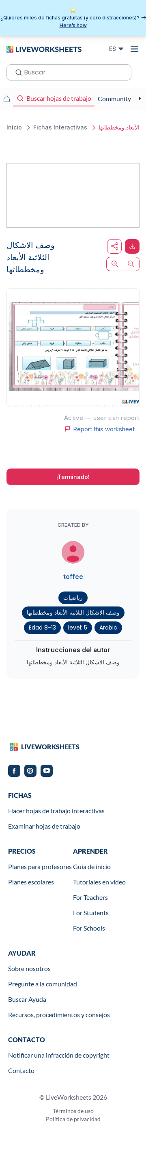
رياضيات (73, 598)
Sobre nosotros (29, 968)
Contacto (21, 1070)
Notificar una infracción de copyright (59, 1055)
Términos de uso (73, 1110)
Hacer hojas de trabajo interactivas (56, 810)
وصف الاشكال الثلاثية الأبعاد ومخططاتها (73, 613)
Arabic (108, 627)
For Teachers (90, 897)
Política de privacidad (73, 1118)
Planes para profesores (40, 866)
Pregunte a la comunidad (42, 984)
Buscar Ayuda (27, 999)
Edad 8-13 (42, 627)
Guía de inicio (92, 866)
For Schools (89, 928)
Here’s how (73, 25)
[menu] (135, 49)
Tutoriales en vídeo (99, 882)
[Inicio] (44, 49)
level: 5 (77, 627)
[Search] (16, 71)
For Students (91, 912)
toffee (73, 576)
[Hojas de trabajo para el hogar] (6, 98)
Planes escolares (31, 882)
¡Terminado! (73, 476)
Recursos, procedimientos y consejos (59, 1014)
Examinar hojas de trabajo (44, 826)
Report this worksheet (104, 429)
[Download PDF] (132, 246)
